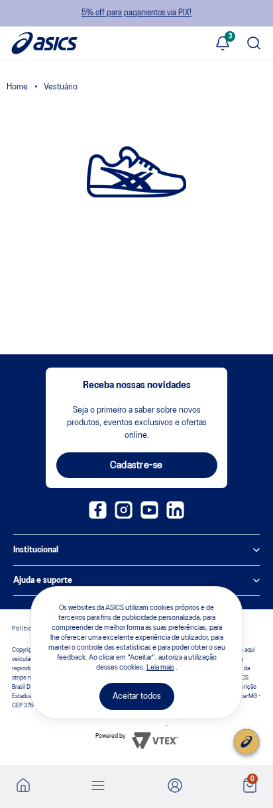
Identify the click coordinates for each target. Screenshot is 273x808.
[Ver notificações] (223, 44)
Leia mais (160, 667)
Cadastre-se (136, 465)
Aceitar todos (137, 696)
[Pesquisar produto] (254, 44)
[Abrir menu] (98, 787)
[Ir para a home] (23, 789)
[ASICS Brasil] (17, 88)
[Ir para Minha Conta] (175, 787)
